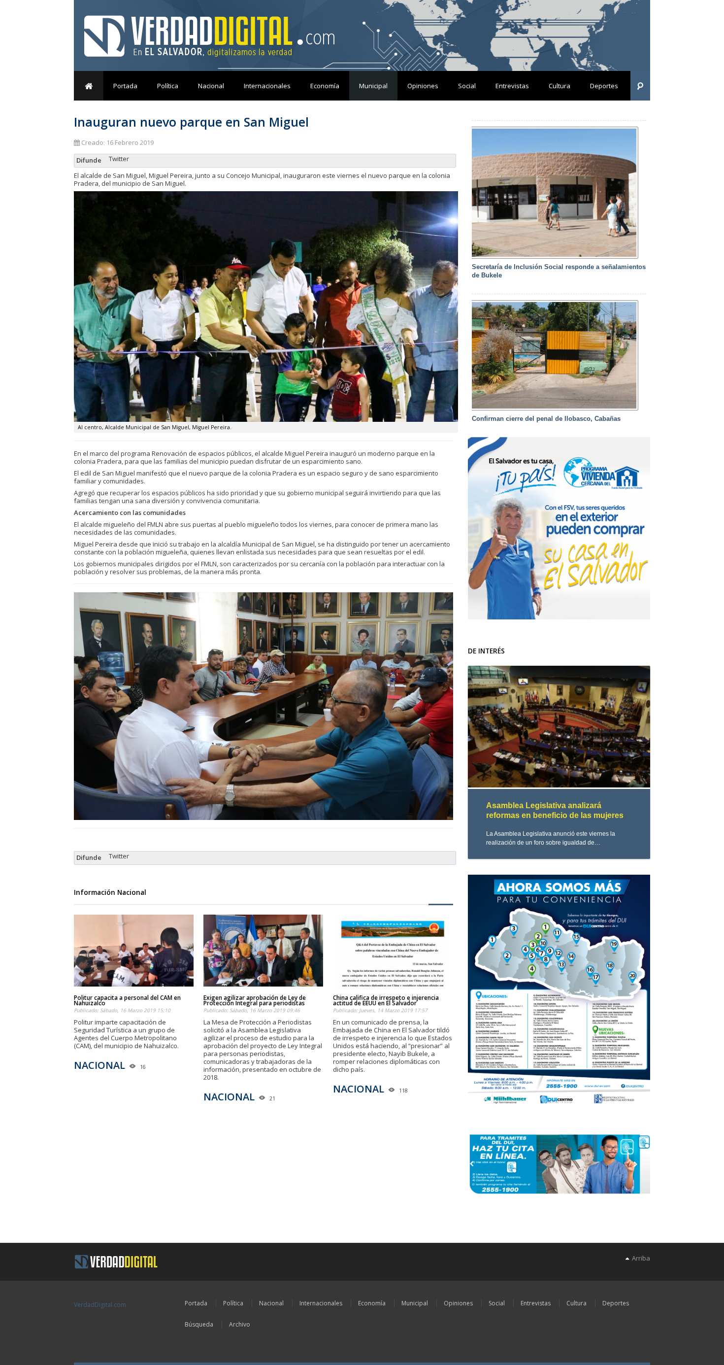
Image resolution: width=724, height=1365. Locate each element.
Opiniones (422, 85)
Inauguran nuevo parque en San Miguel (191, 121)
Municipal (373, 85)
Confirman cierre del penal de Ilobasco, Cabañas (546, 418)
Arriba (639, 1258)
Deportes (604, 85)
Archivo (239, 1324)
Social (467, 85)
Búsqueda (199, 1324)
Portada (125, 85)
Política (167, 85)
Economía (324, 85)
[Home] (116, 1262)
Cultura (559, 85)
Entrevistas (512, 85)
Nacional (211, 85)
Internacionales (267, 85)
